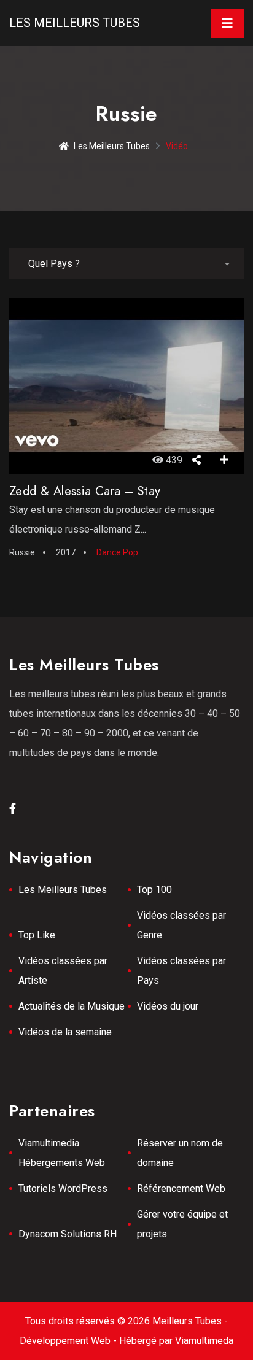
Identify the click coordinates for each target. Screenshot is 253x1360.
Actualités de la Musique (71, 1006)
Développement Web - (69, 1340)
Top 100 (154, 889)
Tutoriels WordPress (62, 1188)
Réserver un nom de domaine (180, 1153)
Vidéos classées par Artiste (62, 970)
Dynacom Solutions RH (67, 1234)
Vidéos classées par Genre (181, 925)
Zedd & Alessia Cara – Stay (84, 491)
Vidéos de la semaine (65, 1032)
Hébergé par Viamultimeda (176, 1340)
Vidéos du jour (167, 1006)
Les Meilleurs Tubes (74, 22)
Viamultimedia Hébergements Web (61, 1153)
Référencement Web (181, 1188)
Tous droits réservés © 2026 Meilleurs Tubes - (126, 1321)
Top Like (36, 935)
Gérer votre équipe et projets (182, 1224)
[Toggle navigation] (227, 23)
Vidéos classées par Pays (181, 970)
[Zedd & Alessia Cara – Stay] (126, 385)
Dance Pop (117, 552)
